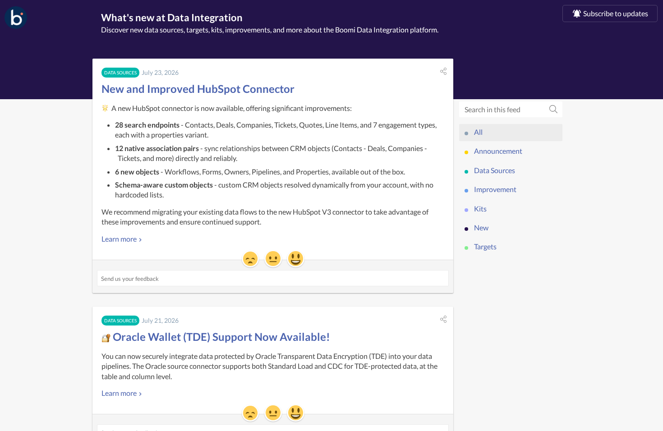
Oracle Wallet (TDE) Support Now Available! (220, 336)
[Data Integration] (16, 17)
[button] (443, 71)
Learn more (119, 238)
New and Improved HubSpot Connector (198, 88)
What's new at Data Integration (172, 17)
